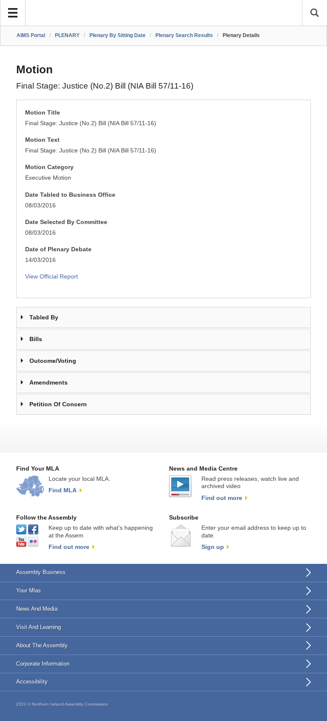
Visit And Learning (38, 627)
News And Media (36, 609)
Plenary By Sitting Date (117, 35)
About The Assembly (42, 645)
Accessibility (32, 681)
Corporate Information (42, 664)
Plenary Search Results (184, 35)
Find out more (221, 497)
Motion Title (42, 112)
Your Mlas (28, 590)
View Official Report (51, 276)
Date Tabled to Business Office (70, 195)
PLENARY (67, 35)
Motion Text (42, 140)
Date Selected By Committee (66, 222)
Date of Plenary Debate (58, 249)
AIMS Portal (31, 35)
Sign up (212, 546)
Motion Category (49, 167)
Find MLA (63, 490)
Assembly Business (41, 572)
